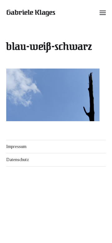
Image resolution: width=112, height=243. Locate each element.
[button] (103, 12)
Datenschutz (17, 159)
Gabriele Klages (30, 12)
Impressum (16, 146)
